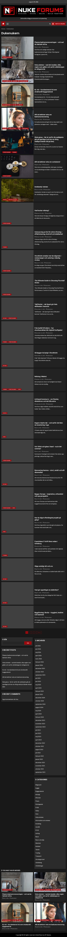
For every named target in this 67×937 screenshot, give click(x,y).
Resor (37, 836)
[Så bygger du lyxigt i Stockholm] (17, 356)
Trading (37, 853)
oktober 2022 (39, 746)
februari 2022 (39, 756)
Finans (5, 247)
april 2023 (38, 740)
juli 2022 (38, 752)
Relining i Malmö (41, 376)
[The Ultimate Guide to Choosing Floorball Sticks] (17, 285)
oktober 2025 (39, 671)
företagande (12, 128)
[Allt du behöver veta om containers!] (17, 166)
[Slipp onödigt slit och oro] (17, 569)
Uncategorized (7, 57)
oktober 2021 (39, 769)
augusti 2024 (39, 707)
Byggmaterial (7, 104)
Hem (19, 128)
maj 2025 (38, 684)
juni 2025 (38, 681)
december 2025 (40, 668)
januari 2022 (39, 759)
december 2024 (40, 697)
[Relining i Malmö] (17, 380)
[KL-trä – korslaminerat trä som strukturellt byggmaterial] (17, 95)
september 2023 (40, 727)
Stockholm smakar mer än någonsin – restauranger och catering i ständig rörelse (48, 258)
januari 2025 (39, 694)
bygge (5, 128)
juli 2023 (38, 730)
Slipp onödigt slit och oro (44, 566)
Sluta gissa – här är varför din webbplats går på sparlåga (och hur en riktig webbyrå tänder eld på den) (49, 139)
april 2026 (38, 655)
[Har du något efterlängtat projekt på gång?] (17, 522)
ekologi (37, 794)
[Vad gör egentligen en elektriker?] (17, 593)
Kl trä (14, 104)
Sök (5, 639)
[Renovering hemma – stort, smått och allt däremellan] (17, 474)
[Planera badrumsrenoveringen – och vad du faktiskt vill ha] (17, 48)
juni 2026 (38, 649)
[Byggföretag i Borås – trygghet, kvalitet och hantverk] (17, 617)
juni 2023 (38, 733)
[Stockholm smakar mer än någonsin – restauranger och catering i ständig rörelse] (17, 261)
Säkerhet (15, 81)
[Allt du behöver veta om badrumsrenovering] (17, 119)
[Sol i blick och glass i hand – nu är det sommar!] (17, 451)
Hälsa (37, 810)
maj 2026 (38, 652)
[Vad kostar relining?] (17, 214)
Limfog (20, 104)
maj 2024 (38, 710)
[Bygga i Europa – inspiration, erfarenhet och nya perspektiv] (17, 498)
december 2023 (40, 720)
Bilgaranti (38, 785)
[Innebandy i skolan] (17, 190)
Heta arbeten (6, 81)
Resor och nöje (13, 199)
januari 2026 (39, 665)
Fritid (4, 199)
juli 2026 (38, 646)
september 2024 (40, 704)
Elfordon (38, 797)
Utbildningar (23, 81)
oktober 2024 (39, 701)
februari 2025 (39, 691)
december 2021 (40, 762)
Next (39, 632)
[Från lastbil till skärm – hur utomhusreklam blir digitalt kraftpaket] (17, 332)
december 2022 (40, 743)
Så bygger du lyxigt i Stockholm (46, 353)
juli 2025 (38, 678)
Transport (38, 856)
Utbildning (38, 862)
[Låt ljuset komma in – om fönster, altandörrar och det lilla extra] (17, 403)
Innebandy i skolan (41, 187)
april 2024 (38, 714)
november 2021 (40, 765)
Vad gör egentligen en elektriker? (47, 590)
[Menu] (7, 24)
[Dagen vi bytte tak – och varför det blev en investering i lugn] (17, 427)
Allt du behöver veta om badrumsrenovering (15, 677)
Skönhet (37, 846)
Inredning (25, 128)
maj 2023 (38, 736)
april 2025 (38, 688)
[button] (7, 24)
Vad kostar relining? (42, 210)
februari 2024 (39, 717)
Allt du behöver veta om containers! (47, 162)
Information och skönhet (42, 820)
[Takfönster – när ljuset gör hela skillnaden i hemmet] (17, 308)
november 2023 (40, 723)
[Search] (50, 24)
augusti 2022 (39, 749)
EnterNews (39, 935)
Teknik (14, 152)
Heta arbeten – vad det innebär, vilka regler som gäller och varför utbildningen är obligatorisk (49, 67)
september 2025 (40, 675)
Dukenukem (46, 47)
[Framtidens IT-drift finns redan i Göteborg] (17, 546)
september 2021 (40, 772)
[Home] (3, 23)
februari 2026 (39, 662)
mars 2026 (38, 659)
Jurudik (37, 827)
